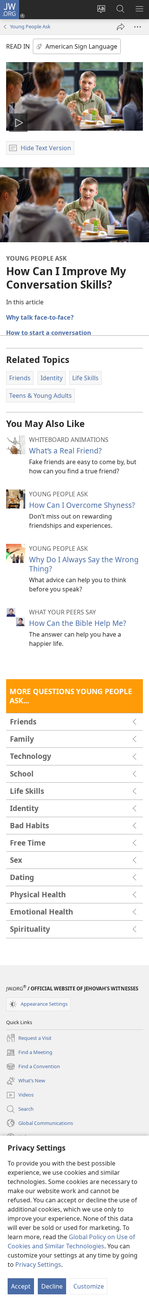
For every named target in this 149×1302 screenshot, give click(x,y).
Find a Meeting (29, 1053)
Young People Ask (30, 26)
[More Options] (137, 26)
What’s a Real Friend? (65, 450)
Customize (88, 1286)
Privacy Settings (38, 1264)
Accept (21, 1286)
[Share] (121, 26)
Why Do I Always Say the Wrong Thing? (84, 564)
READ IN (18, 46)
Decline (52, 1286)
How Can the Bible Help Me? (77, 623)
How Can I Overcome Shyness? (82, 505)
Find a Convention (33, 1067)
